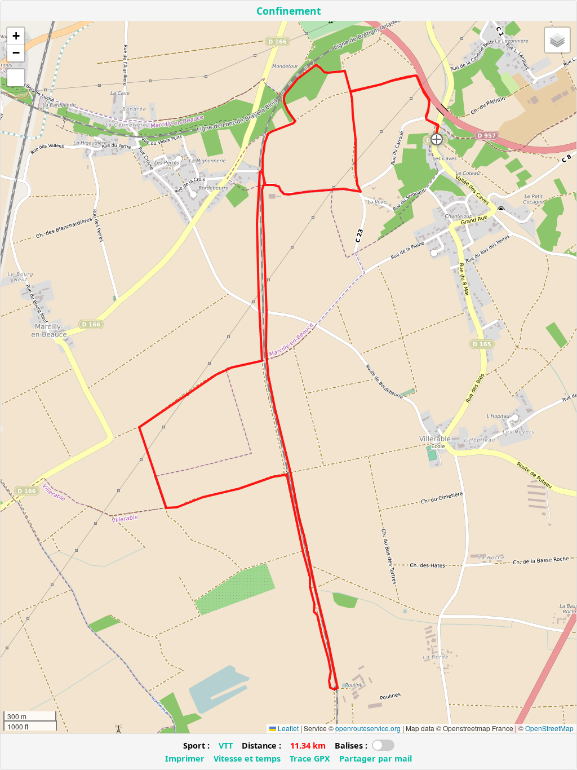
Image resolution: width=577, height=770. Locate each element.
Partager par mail (375, 758)
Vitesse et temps (247, 758)
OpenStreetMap (549, 728)
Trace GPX (310, 758)
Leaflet (287, 728)
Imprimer (185, 758)
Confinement (288, 10)
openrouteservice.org (368, 728)
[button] (436, 139)
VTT (226, 745)
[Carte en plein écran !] (15, 77)
